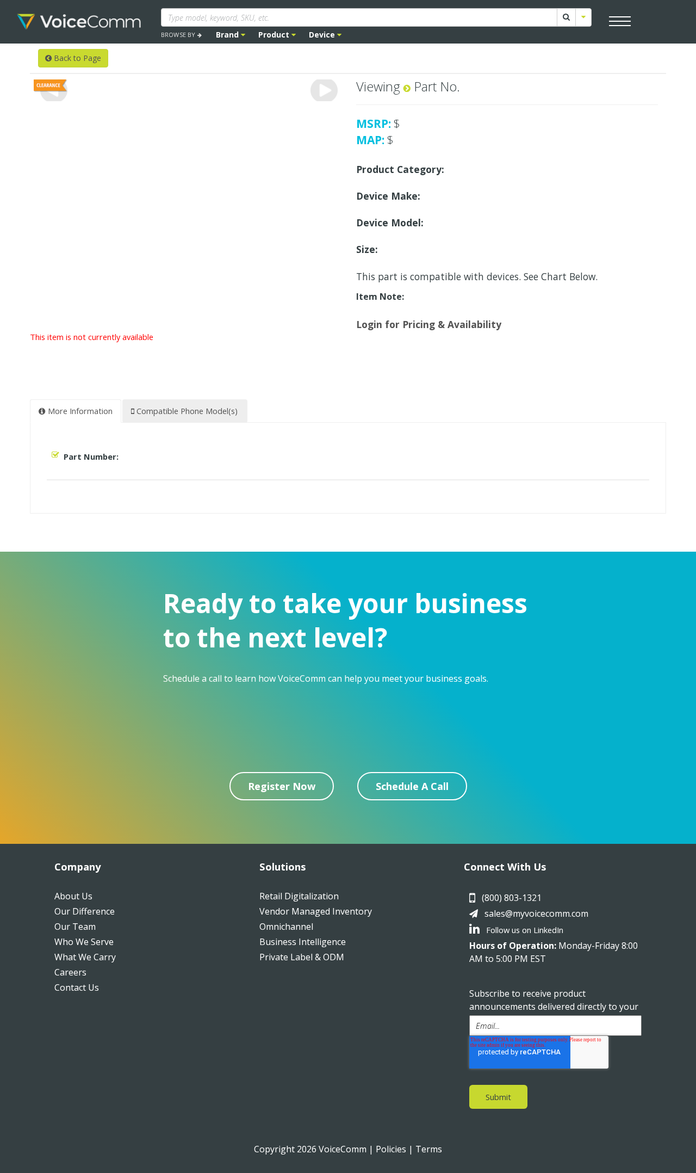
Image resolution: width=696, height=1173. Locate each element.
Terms (428, 1149)
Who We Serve (84, 942)
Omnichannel (286, 927)
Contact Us (76, 987)
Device (323, 34)
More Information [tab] (79, 410)
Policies (391, 1149)
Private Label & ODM (301, 957)
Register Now (281, 786)
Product (274, 34)
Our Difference (84, 911)
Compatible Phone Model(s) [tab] (186, 410)
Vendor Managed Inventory (315, 911)
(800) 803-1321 (512, 898)
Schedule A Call (412, 786)
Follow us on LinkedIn (523, 929)
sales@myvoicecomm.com (536, 913)
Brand (228, 34)
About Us (73, 896)
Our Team (75, 927)
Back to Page (76, 58)
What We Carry (85, 957)
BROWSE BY (179, 34)
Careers (70, 972)
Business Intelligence (302, 942)
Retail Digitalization (299, 896)
